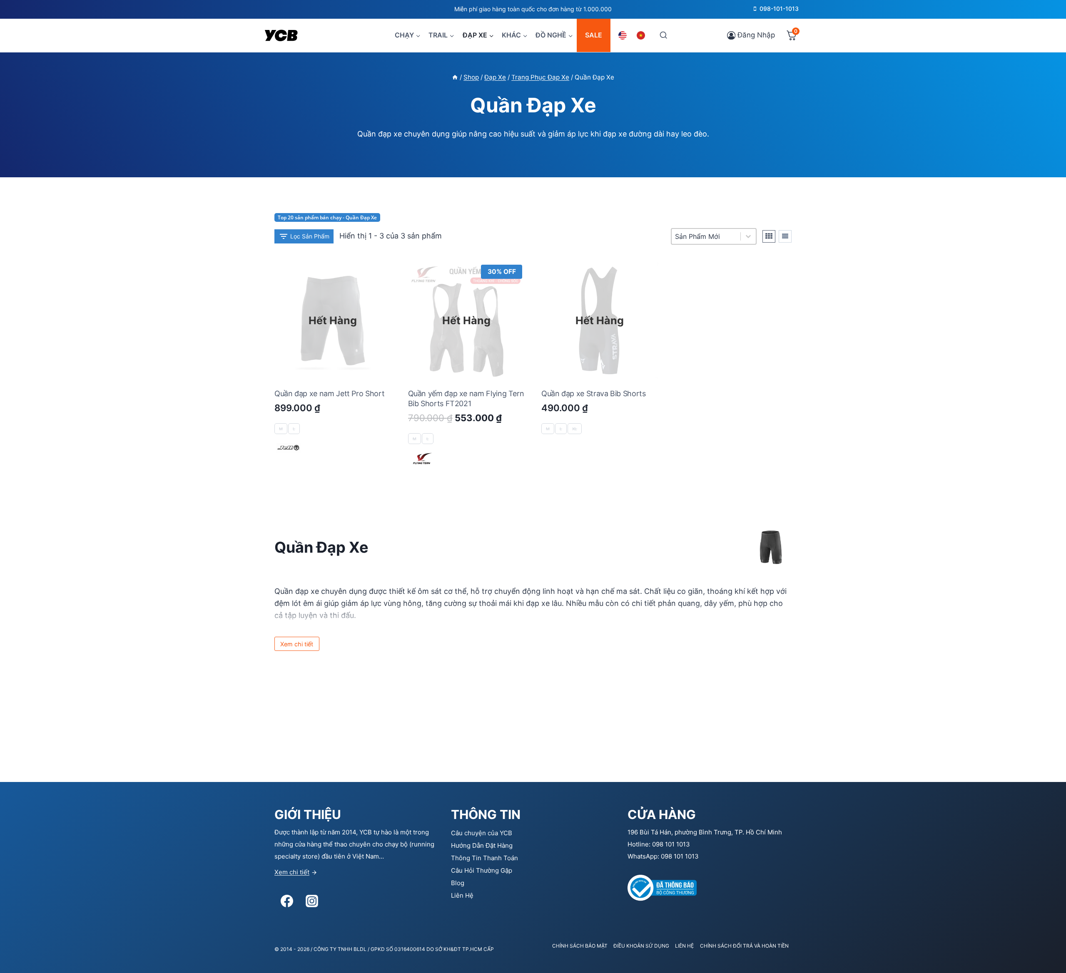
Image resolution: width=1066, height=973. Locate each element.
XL (574, 428)
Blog (457, 883)
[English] (624, 35)
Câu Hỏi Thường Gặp (481, 870)
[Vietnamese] (642, 35)
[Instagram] (311, 901)
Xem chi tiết (291, 872)
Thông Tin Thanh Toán (484, 858)
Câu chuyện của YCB (481, 833)
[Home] (455, 77)
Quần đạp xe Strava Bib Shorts (593, 393)
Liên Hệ (462, 895)
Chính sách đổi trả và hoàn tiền (744, 946)
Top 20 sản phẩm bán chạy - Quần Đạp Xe (327, 217)
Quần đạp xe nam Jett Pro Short (329, 393)
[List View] (785, 236)
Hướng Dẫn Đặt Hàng (482, 845)
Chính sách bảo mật (580, 946)
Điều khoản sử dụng (641, 946)
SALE (593, 35)
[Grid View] (768, 236)
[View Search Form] (663, 35)
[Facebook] (286, 901)
